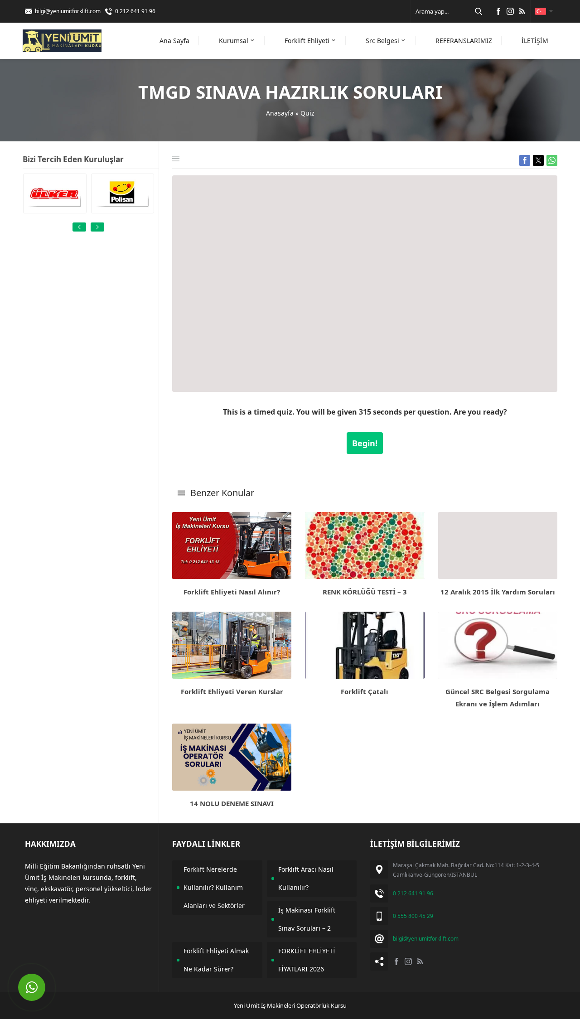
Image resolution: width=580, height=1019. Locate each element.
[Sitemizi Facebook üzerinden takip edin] (498, 11)
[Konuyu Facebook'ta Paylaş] (524, 160)
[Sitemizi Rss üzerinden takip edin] (522, 11)
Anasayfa (280, 113)
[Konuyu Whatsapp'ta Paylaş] (551, 160)
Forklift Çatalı (364, 691)
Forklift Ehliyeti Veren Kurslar (232, 691)
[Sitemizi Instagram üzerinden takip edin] (510, 11)
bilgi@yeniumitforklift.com (68, 11)
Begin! (364, 443)
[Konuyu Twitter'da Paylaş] (538, 160)
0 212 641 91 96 (135, 11)
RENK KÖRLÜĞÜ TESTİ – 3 (365, 591)
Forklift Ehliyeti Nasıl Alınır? (232, 591)
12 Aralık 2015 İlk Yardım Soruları (497, 591)
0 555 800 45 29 (413, 916)
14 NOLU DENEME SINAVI (232, 803)
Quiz (307, 113)
